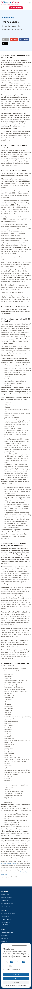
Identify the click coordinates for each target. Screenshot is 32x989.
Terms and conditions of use (8, 863)
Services (4, 910)
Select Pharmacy (16, 7)
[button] (29, 3)
